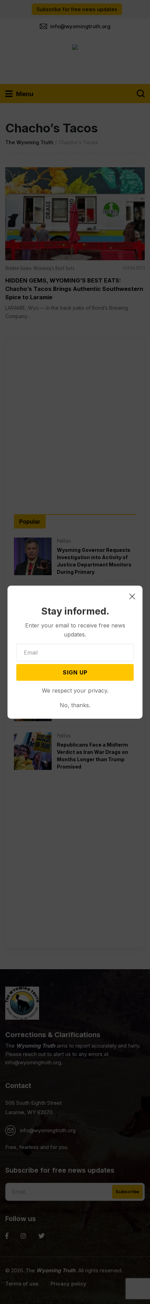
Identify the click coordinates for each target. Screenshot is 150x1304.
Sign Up (75, 672)
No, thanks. (75, 705)
